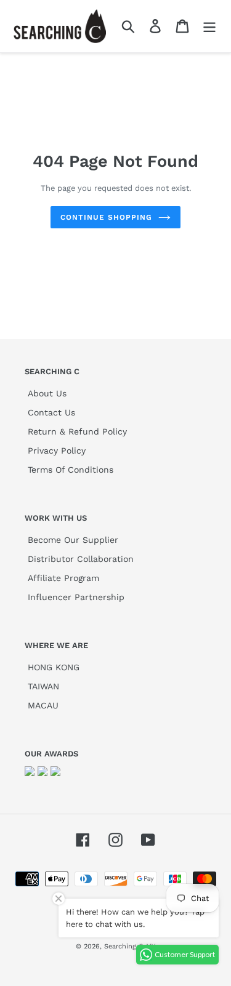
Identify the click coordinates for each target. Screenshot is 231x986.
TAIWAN (43, 686)
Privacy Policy (57, 450)
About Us (47, 393)
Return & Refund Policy (77, 431)
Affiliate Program (63, 578)
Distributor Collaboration (81, 559)
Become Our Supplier (73, 540)
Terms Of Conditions (70, 470)
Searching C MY (129, 946)
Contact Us (51, 412)
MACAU (43, 705)
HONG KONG (53, 667)
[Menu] (209, 26)
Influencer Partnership (76, 597)
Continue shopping (106, 217)
